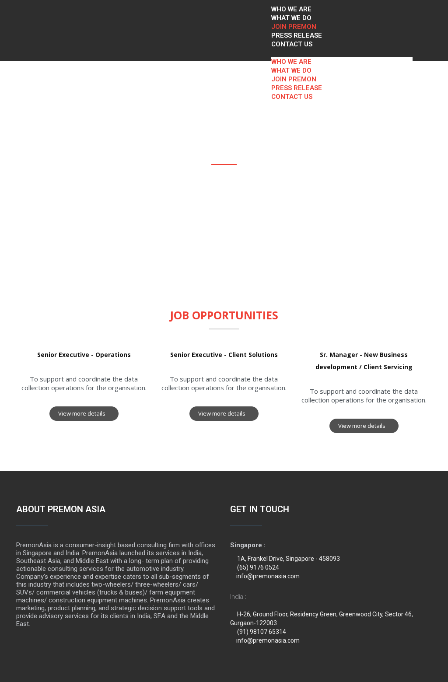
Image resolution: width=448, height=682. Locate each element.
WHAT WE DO (291, 18)
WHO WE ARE (291, 9)
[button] (342, 52)
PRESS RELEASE (296, 35)
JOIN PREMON (293, 27)
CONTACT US (291, 44)
